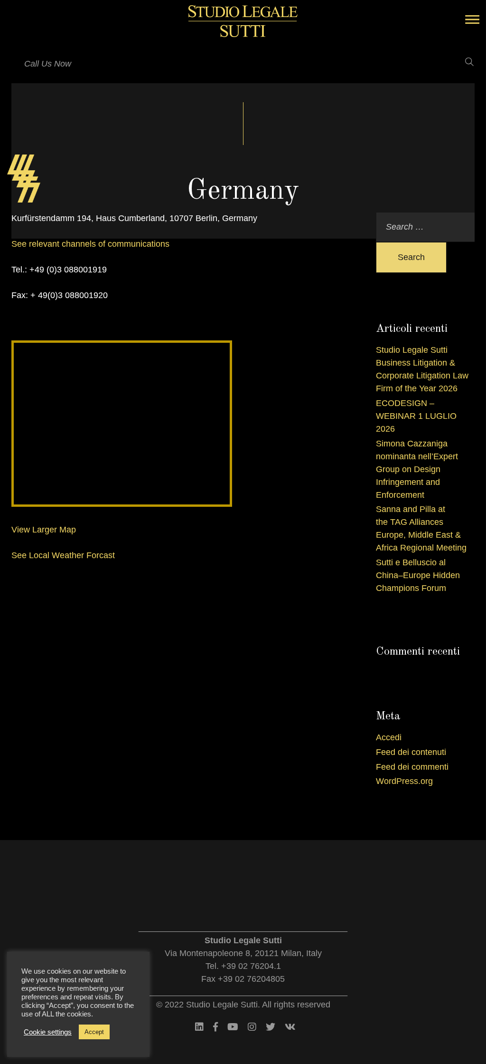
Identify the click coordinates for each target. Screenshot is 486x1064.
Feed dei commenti (412, 767)
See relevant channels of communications (90, 244)
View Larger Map (43, 529)
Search (411, 257)
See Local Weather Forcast (63, 555)
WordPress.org (404, 781)
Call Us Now (47, 63)
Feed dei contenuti (411, 752)
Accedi (389, 737)
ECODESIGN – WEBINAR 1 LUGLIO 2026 (416, 416)
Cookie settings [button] (48, 1032)
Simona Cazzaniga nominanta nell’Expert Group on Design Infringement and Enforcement (417, 469)
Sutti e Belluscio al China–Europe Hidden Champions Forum (418, 575)
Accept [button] (94, 1031)
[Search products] (463, 62)
